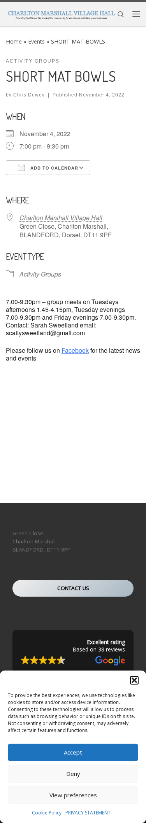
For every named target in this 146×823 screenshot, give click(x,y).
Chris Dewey (29, 95)
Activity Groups (40, 274)
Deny (73, 773)
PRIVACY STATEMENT (88, 812)
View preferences (73, 795)
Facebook (75, 350)
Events (36, 41)
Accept (73, 752)
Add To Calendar (53, 168)
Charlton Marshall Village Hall (60, 217)
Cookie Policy (47, 812)
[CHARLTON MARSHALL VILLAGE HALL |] (61, 13)
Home (14, 41)
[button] (134, 680)
